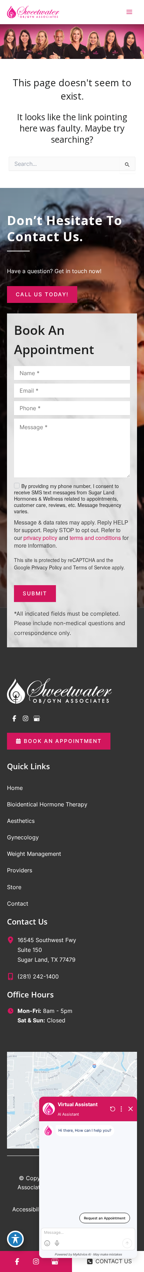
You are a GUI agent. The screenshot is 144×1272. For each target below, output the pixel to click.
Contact (17, 903)
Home (15, 787)
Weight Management (34, 853)
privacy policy (40, 538)
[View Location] (12, 940)
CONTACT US (113, 1261)
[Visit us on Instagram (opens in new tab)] (25, 718)
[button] (42, 294)
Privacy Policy (46, 567)
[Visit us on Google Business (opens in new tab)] (37, 718)
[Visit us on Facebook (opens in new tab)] (14, 718)
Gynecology (23, 837)
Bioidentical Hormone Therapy (47, 804)
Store (14, 887)
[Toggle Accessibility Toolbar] (15, 1239)
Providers (19, 870)
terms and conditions (95, 538)
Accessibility (28, 1209)
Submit (35, 593)
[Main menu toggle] (129, 12)
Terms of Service (91, 567)
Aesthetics (21, 820)
